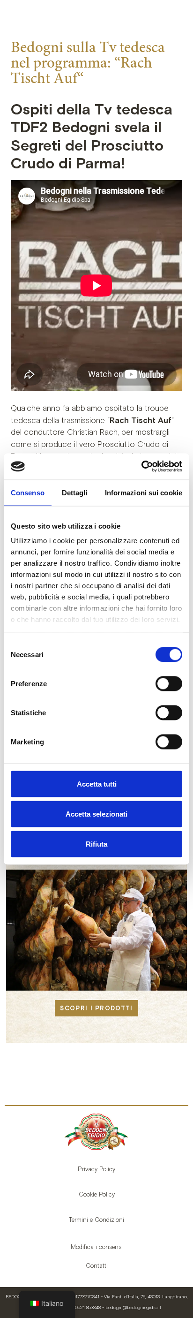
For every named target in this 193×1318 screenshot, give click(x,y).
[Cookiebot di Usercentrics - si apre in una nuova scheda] (141, 467)
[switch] (169, 683)
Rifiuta (96, 844)
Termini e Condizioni (96, 1219)
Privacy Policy (96, 1169)
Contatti (97, 1265)
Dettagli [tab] (75, 492)
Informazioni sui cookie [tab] (143, 492)
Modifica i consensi (97, 1246)
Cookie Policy (97, 1194)
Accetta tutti (97, 784)
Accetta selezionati (96, 814)
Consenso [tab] (28, 492)
